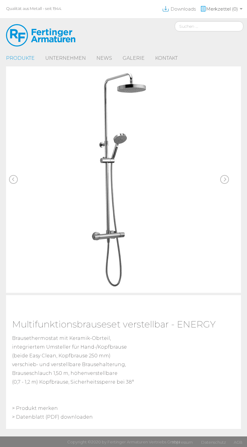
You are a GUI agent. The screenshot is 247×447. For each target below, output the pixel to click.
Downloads (183, 9)
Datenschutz (213, 442)
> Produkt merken (35, 408)
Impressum (182, 442)
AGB (238, 442)
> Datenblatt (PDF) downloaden (52, 417)
